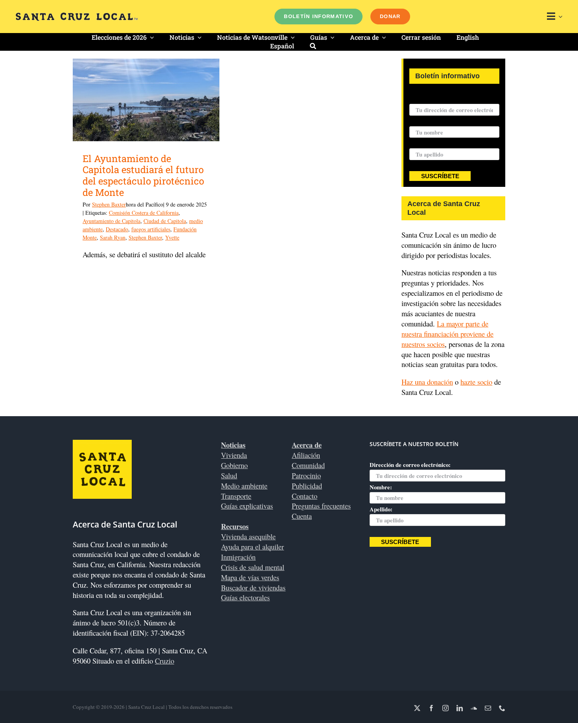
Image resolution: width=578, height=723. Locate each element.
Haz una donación (427, 382)
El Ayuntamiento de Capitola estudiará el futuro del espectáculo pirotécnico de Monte (143, 175)
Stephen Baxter (109, 204)
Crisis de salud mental (252, 567)
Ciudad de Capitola (165, 221)
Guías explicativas (247, 506)
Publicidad (307, 486)
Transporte (236, 496)
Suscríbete (440, 176)
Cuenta (302, 516)
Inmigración (238, 557)
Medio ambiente (244, 486)
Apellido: (420, 143)
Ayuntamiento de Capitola (111, 221)
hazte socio (476, 382)
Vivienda (234, 455)
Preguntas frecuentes (321, 506)
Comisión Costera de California (144, 212)
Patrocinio (306, 475)
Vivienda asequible (248, 536)
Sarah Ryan (112, 237)
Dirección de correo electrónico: (449, 98)
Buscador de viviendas (253, 587)
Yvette (172, 237)
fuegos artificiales (150, 229)
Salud (229, 475)
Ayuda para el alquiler (252, 546)
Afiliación (306, 455)
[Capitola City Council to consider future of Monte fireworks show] (146, 100)
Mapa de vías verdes (250, 577)
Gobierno (234, 465)
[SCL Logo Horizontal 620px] (77, 16)
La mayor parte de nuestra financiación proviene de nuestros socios (447, 334)
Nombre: (420, 121)
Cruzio (164, 661)
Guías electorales (245, 597)
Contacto (304, 496)
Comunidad (308, 465)
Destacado (117, 229)
